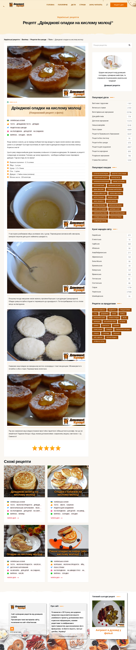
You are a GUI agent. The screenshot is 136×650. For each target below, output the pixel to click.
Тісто (12, 124)
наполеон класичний (101, 181)
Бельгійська (97, 261)
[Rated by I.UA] (15, 632)
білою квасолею (115, 193)
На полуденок (16, 131)
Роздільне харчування (100, 156)
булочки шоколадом (101, 173)
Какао (114, 314)
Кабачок (70, 505)
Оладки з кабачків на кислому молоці (68, 493)
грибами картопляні (114, 189)
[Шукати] (129, 45)
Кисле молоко (40, 564)
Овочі (62, 505)
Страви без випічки (99, 160)
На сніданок (38, 131)
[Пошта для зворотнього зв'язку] (12, 629)
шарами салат (115, 209)
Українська (96, 292)
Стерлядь (106, 333)
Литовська (96, 279)
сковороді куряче (100, 221)
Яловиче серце (99, 341)
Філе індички (98, 337)
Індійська (95, 244)
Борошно (58, 564)
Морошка (97, 321)
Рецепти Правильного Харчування (105, 134)
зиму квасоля (99, 189)
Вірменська (96, 274)
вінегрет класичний (119, 173)
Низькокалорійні (98, 125)
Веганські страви (99, 108)
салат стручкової (100, 209)
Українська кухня (17, 120)
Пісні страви (40, 508)
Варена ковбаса (99, 310)
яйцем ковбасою (100, 193)
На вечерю (14, 570)
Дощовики (104, 314)
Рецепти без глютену (100, 138)
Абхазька (95, 248)
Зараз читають (95, 5)
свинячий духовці (100, 213)
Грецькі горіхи (125, 310)
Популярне (63, 5)
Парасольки (98, 329)
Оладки (22, 135)
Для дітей (28, 131)
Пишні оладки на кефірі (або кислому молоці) (68, 553)
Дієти (73, 5)
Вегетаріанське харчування (22, 508)
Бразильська (97, 266)
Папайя (116, 325)
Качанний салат (99, 317)
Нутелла (122, 321)
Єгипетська (96, 239)
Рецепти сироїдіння (100, 151)
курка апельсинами (118, 213)
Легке (125, 317)
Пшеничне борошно (123, 329)
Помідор (109, 329)
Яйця (83, 564)
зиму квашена (99, 201)
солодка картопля (100, 217)
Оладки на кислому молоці (24, 554)
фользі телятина (99, 205)
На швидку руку (83, 511)
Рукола (96, 333)
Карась (122, 314)
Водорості (112, 310)
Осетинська (97, 283)
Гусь (95, 314)
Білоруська (96, 270)
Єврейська (96, 235)
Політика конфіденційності (68, 636)
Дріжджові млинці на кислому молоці (24, 493)
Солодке (65, 514)
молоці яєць (115, 177)
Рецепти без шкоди (18, 127)
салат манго (112, 201)
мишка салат (112, 197)
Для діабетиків (98, 116)
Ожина (96, 325)
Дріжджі (35, 124)
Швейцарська (97, 296)
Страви (82, 5)
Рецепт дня (118, 5)
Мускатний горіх (110, 321)
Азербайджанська (99, 253)
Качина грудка (114, 317)
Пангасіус (106, 325)
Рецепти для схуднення (64, 508)
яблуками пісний (114, 185)
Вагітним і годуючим (100, 103)
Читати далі (11, 518)
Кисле (29, 135)
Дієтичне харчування (19, 567)
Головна (50, 5)
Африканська (97, 257)
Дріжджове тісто (24, 124)
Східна (94, 287)
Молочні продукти (24, 505)
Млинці (21, 514)
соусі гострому (116, 217)
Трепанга (116, 333)
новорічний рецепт (101, 177)
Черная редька (111, 337)
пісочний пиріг (99, 185)
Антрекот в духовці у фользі (108, 632)
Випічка (13, 135)
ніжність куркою (119, 181)
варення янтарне (115, 205)
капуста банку (99, 197)
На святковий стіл (41, 511)
